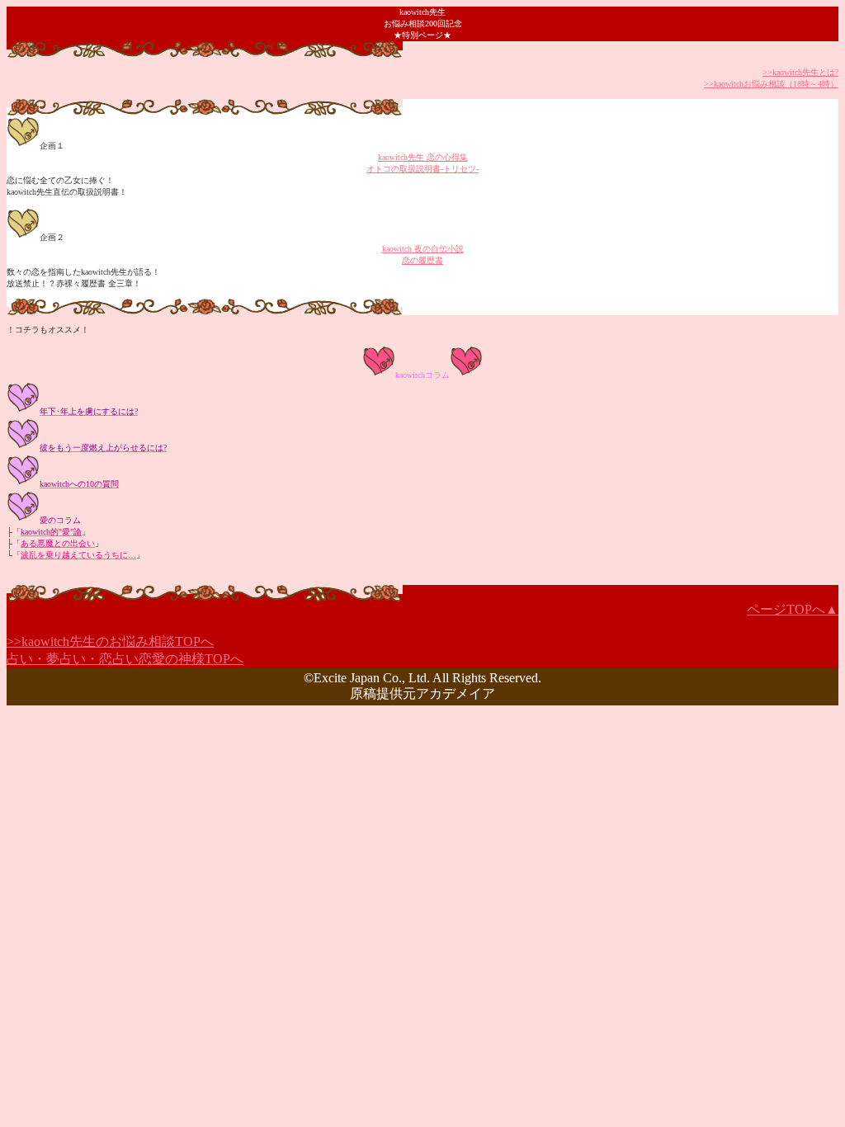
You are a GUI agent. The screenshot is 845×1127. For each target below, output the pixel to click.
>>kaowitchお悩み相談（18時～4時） (771, 83)
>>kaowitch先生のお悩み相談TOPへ (110, 641)
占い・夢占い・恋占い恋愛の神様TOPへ (125, 659)
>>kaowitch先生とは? (800, 72)
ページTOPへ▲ (792, 609)
